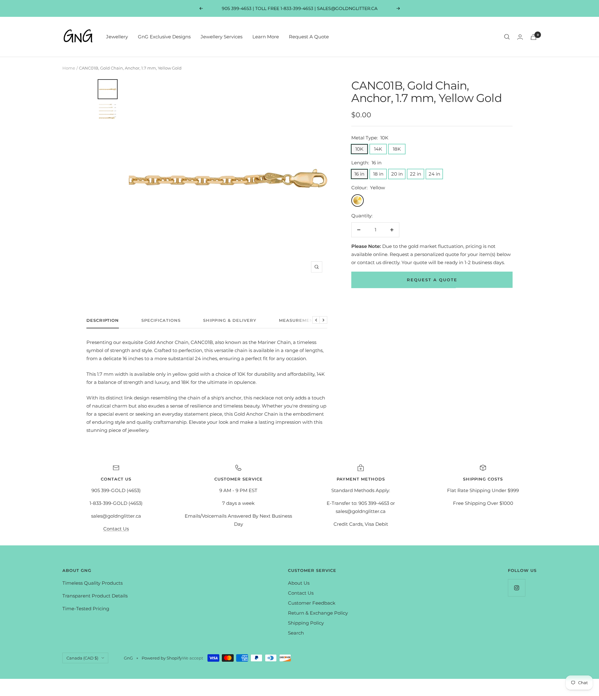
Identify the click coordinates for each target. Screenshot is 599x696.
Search (296, 633)
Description (102, 320)
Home (68, 67)
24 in (434, 174)
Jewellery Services (221, 37)
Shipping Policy (306, 623)
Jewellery (117, 37)
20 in (397, 174)
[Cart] (533, 37)
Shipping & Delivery (229, 320)
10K (359, 149)
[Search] (507, 37)
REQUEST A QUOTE (432, 279)
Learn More (265, 37)
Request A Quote (309, 37)
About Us (298, 583)
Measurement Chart (306, 320)
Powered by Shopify (162, 657)
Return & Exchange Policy (318, 613)
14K (378, 149)
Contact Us (116, 529)
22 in (415, 174)
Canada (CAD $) (82, 657)
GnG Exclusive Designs (164, 37)
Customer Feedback (311, 603)
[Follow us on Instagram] (516, 587)
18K (397, 149)
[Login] (520, 37)
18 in (378, 174)
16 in (359, 174)
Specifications (161, 320)
